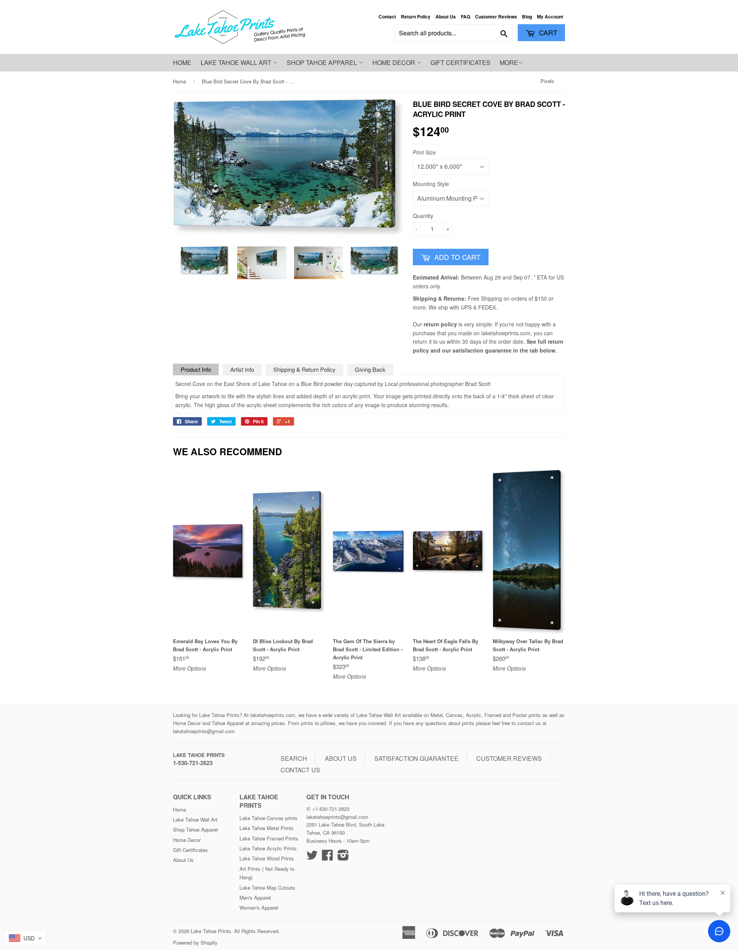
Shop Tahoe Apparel (323, 62)
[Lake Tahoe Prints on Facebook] (327, 857)
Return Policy (415, 16)
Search (294, 758)
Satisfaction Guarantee (416, 758)
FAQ (465, 16)
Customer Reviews (496, 16)
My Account (550, 16)
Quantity (423, 216)
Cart (547, 32)
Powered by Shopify (195, 942)
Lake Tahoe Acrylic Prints (268, 848)
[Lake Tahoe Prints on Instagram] (343, 857)
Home (182, 62)
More (509, 62)
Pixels (547, 81)
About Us (445, 16)
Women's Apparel (258, 907)
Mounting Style (431, 184)
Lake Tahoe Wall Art (237, 62)
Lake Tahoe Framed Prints (268, 838)
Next (392, 262)
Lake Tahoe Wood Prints (266, 858)
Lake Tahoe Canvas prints (268, 818)
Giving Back (370, 369)
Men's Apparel (255, 897)
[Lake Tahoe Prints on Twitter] (312, 857)
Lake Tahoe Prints (199, 755)
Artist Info (242, 369)
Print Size (424, 152)
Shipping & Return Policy (304, 369)
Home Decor (394, 62)
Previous (185, 262)
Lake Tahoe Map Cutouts (267, 887)
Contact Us (300, 769)
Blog (527, 16)
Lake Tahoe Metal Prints (266, 828)
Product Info (196, 369)
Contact (387, 16)
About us (341, 758)
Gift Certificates (460, 62)
